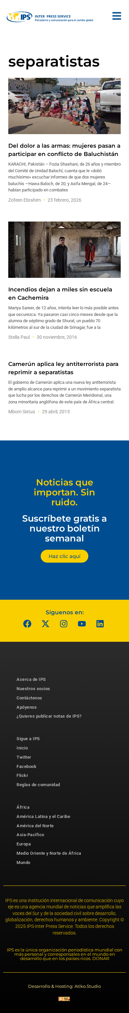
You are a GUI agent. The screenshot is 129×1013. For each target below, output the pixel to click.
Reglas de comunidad (38, 784)
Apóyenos (27, 707)
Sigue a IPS (28, 738)
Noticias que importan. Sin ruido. (64, 492)
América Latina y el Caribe (43, 816)
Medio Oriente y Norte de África (49, 853)
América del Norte (35, 825)
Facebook (26, 766)
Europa (24, 843)
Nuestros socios (33, 688)
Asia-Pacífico (30, 834)
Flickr (22, 775)
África (23, 807)
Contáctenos (29, 697)
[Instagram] (64, 623)
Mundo (23, 862)
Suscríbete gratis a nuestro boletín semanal (64, 528)
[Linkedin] (100, 623)
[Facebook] (27, 623)
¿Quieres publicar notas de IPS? (49, 716)
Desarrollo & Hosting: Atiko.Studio (64, 986)
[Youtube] (82, 623)
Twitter (24, 757)
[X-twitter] (45, 623)
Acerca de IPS (31, 679)
